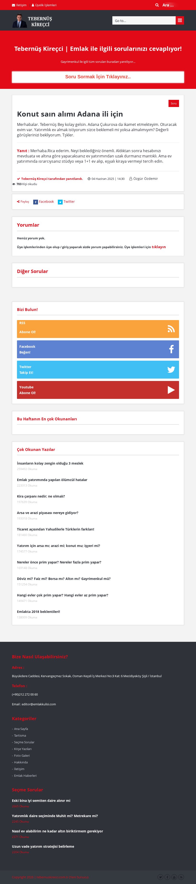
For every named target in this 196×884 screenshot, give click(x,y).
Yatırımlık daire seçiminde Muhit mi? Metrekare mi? (55, 816)
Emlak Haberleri (25, 775)
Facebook (46, 201)
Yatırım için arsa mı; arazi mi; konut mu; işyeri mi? (58, 545)
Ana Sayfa (21, 729)
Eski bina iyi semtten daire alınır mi (41, 800)
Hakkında (21, 762)
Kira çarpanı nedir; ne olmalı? (41, 496)
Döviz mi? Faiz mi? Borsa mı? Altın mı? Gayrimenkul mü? (64, 578)
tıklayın (159, 246)
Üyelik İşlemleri (45, 5)
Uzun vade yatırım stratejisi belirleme (43, 846)
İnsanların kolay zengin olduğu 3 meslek (50, 463)
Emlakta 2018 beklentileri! (38, 611)
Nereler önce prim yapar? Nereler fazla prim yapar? (59, 562)
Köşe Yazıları (23, 749)
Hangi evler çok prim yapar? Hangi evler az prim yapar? (62, 595)
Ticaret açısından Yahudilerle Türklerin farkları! (55, 529)
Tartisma (20, 735)
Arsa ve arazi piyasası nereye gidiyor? (47, 512)
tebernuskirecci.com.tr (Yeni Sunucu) (62, 877)
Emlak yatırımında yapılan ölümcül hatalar (52, 479)
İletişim (21, 5)
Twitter (69, 201)
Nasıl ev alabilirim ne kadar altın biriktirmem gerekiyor (57, 831)
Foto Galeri (22, 755)
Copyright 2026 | (24, 877)
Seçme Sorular (24, 742)
